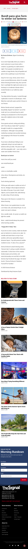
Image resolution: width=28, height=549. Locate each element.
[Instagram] (15, 545)
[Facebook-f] (9, 545)
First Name (3, 461)
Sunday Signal (15, 8)
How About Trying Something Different (13, 381)
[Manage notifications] (24, 546)
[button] (3, 2)
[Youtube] (18, 545)
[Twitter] (12, 545)
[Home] (1, 8)
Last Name (3, 467)
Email (2, 473)
